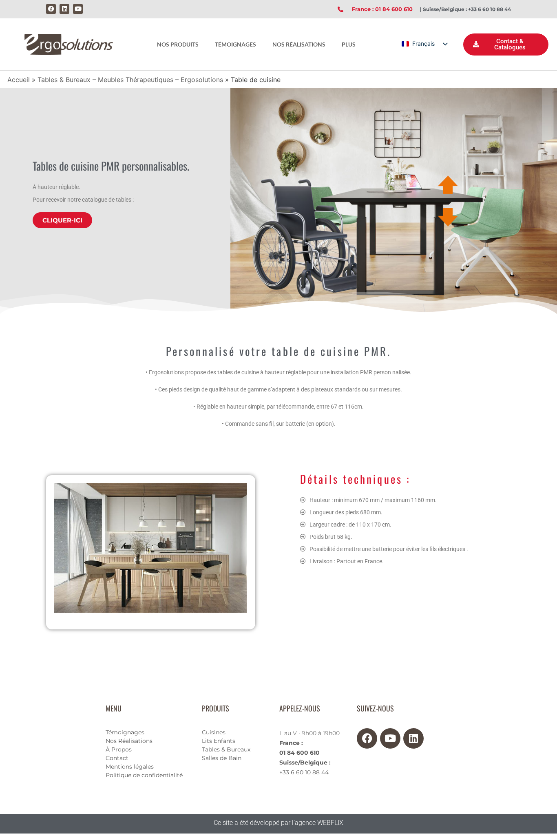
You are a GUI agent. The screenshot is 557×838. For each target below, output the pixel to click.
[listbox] (424, 44)
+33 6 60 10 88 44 (304, 772)
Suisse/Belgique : (305, 762)
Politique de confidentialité (144, 775)
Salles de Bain (221, 758)
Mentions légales (130, 766)
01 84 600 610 (299, 752)
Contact (117, 758)
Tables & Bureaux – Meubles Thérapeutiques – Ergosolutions (130, 80)
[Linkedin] (64, 9)
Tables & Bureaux (226, 749)
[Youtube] (78, 9)
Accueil (18, 80)
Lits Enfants (218, 741)
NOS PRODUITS (178, 44)
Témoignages (125, 732)
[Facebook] (51, 9)
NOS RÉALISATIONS (298, 44)
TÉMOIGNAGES (235, 44)
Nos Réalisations (129, 741)
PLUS (349, 44)
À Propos (119, 749)
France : (291, 743)
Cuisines (213, 732)
